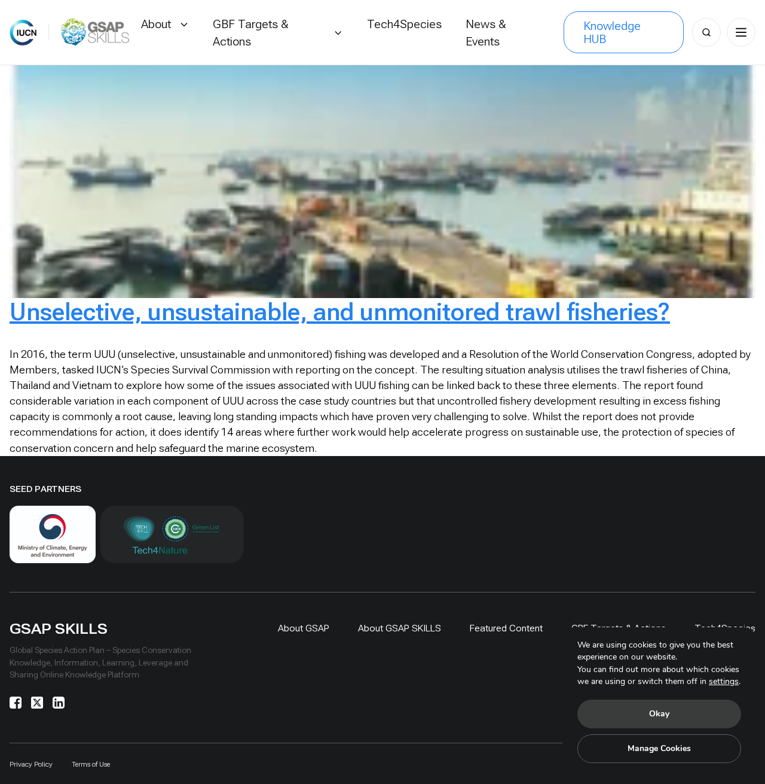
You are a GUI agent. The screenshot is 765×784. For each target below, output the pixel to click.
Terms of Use (91, 764)
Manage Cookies (659, 748)
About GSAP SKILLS (399, 628)
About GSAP (303, 628)
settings (724, 681)
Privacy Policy (31, 764)
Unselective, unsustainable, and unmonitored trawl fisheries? (340, 312)
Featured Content (506, 628)
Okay (659, 713)
